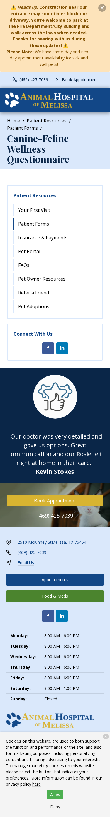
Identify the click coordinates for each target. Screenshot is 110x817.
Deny (55, 806)
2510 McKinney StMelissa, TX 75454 (52, 542)
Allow (55, 794)
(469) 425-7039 (55, 515)
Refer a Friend (33, 292)
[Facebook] (48, 348)
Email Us (26, 562)
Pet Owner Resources (41, 279)
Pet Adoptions (33, 306)
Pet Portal (29, 251)
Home (13, 120)
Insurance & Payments (42, 237)
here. (37, 784)
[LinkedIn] (62, 348)
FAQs (23, 265)
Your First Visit (34, 210)
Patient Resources (47, 120)
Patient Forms (22, 128)
